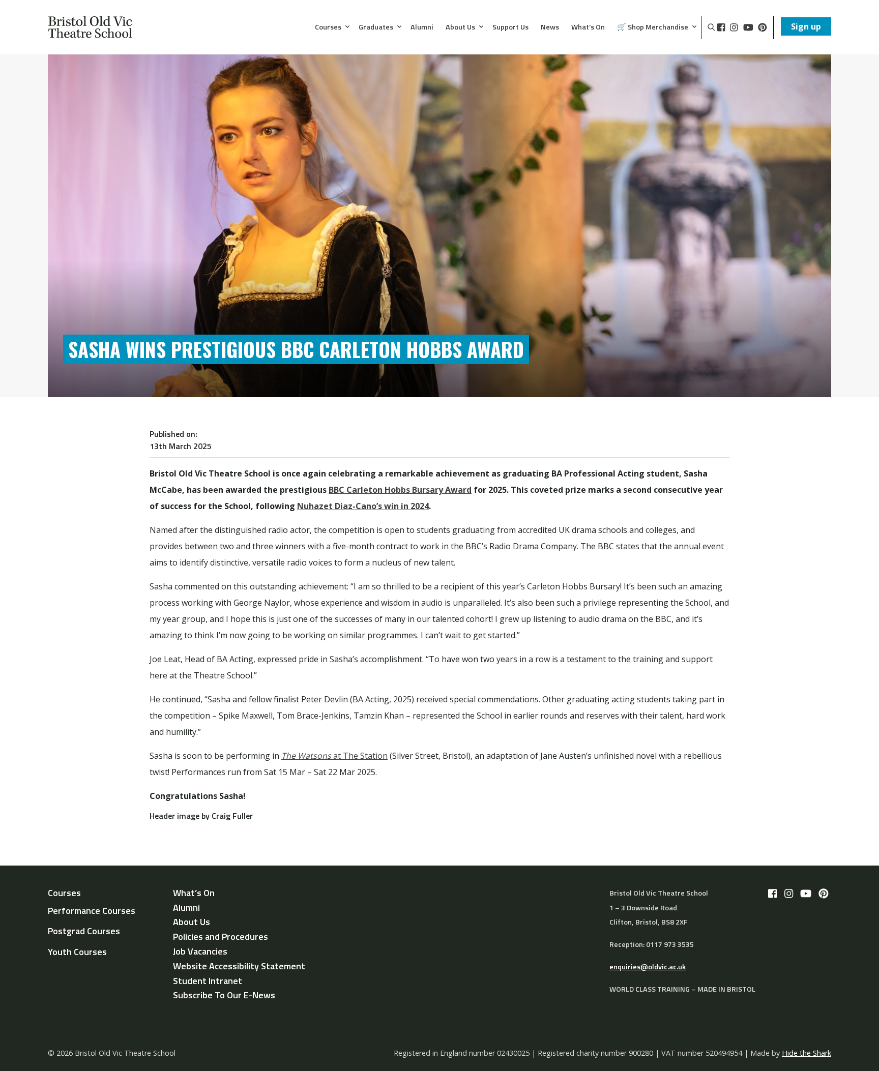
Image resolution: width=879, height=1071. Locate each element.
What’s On (588, 27)
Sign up (806, 26)
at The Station (334, 755)
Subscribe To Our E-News (224, 995)
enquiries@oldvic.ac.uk (647, 966)
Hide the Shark (806, 1053)
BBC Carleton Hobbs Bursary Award (400, 489)
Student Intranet (207, 981)
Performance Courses (91, 910)
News (550, 27)
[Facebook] (721, 27)
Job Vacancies (200, 951)
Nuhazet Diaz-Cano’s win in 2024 (363, 506)
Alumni (422, 27)
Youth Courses (77, 952)
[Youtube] (748, 27)
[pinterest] (762, 27)
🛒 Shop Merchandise (652, 27)
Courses (328, 27)
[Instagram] (734, 27)
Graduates (376, 27)
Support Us (510, 27)
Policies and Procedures (220, 936)
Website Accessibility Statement (239, 966)
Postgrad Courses (84, 931)
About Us (460, 27)
